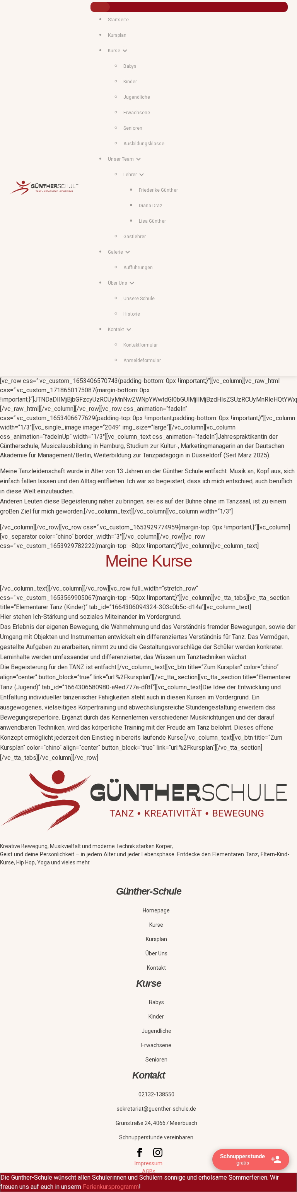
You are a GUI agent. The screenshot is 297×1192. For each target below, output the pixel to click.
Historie (131, 314)
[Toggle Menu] (100, 7)
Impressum (148, 1163)
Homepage (156, 910)
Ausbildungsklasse (143, 143)
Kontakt (156, 968)
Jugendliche (136, 97)
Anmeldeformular (142, 360)
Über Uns (156, 953)
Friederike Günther (158, 190)
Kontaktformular (140, 345)
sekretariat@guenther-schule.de (156, 1109)
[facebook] (140, 1155)
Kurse (156, 925)
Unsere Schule (139, 298)
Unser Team (121, 159)
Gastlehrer (134, 236)
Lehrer (130, 174)
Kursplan (117, 35)
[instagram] (157, 1155)
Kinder (130, 81)
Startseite (118, 19)
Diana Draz (150, 205)
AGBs (148, 1171)
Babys (130, 66)
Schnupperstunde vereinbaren (156, 1137)
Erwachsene (136, 112)
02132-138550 (156, 1094)
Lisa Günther (152, 221)
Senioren (132, 128)
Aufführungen (138, 267)
